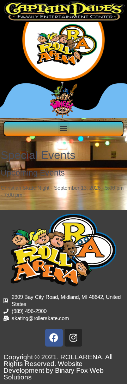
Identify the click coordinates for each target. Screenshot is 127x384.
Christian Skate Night (25, 188)
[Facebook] (54, 338)
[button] (63, 128)
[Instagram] (73, 338)
